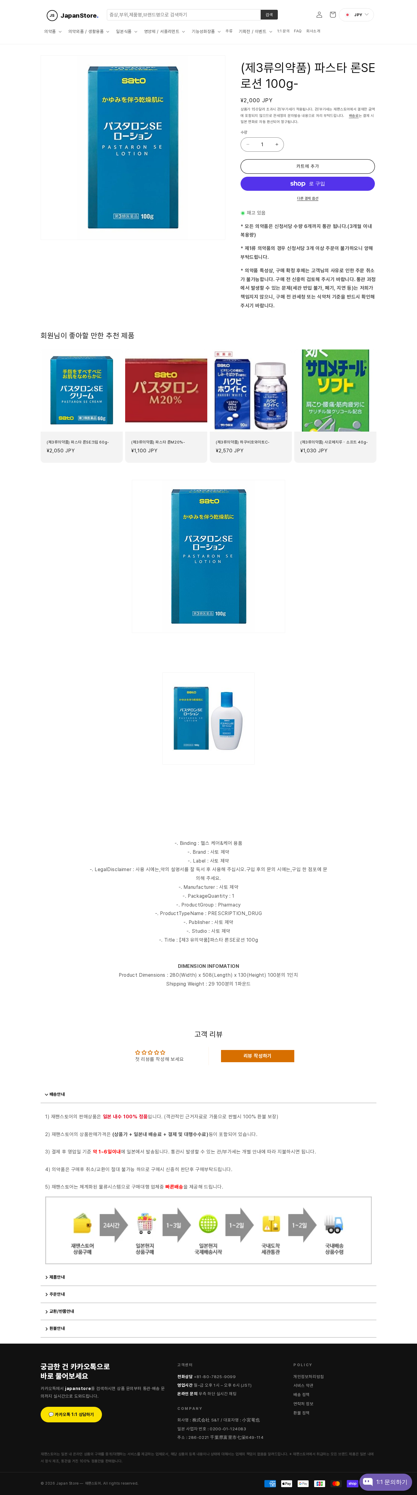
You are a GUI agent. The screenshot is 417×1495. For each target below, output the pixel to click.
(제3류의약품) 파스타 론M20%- (158, 442)
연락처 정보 (303, 1403)
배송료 (354, 116)
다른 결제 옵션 (307, 198)
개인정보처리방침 (308, 1376)
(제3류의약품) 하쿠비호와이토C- (243, 442)
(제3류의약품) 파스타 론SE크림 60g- (78, 442)
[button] (52, 31)
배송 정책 (301, 1394)
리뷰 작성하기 (258, 1056)
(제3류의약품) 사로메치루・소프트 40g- (334, 442)
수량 (244, 132)
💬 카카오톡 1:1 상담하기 (71, 1414)
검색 (269, 14)
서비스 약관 (303, 1385)
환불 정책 (301, 1412)
